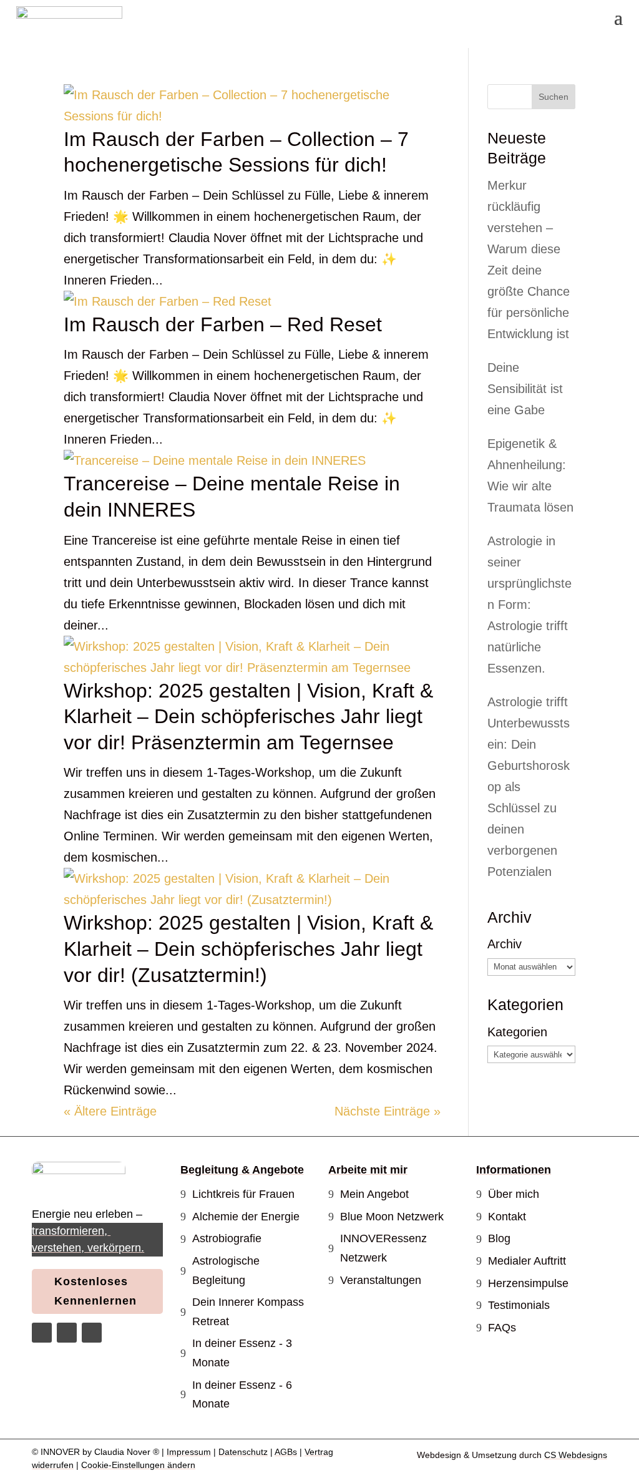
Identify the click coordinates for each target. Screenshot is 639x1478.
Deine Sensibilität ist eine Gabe (525, 389)
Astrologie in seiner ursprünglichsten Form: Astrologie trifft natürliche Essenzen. (529, 604)
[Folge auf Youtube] (67, 1333)
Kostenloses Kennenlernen (95, 1291)
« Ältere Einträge (110, 1111)
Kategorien (517, 1032)
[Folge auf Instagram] (42, 1333)
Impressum (189, 1452)
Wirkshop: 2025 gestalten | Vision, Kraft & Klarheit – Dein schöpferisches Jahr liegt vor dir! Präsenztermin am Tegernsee (248, 716)
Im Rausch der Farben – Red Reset (223, 324)
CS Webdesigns (575, 1455)
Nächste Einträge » (387, 1111)
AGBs (286, 1452)
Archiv (504, 944)
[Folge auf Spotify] (92, 1333)
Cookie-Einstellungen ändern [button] (138, 1465)
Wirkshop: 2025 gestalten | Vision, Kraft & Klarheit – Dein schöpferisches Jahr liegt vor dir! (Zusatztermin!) (248, 949)
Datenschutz (243, 1452)
